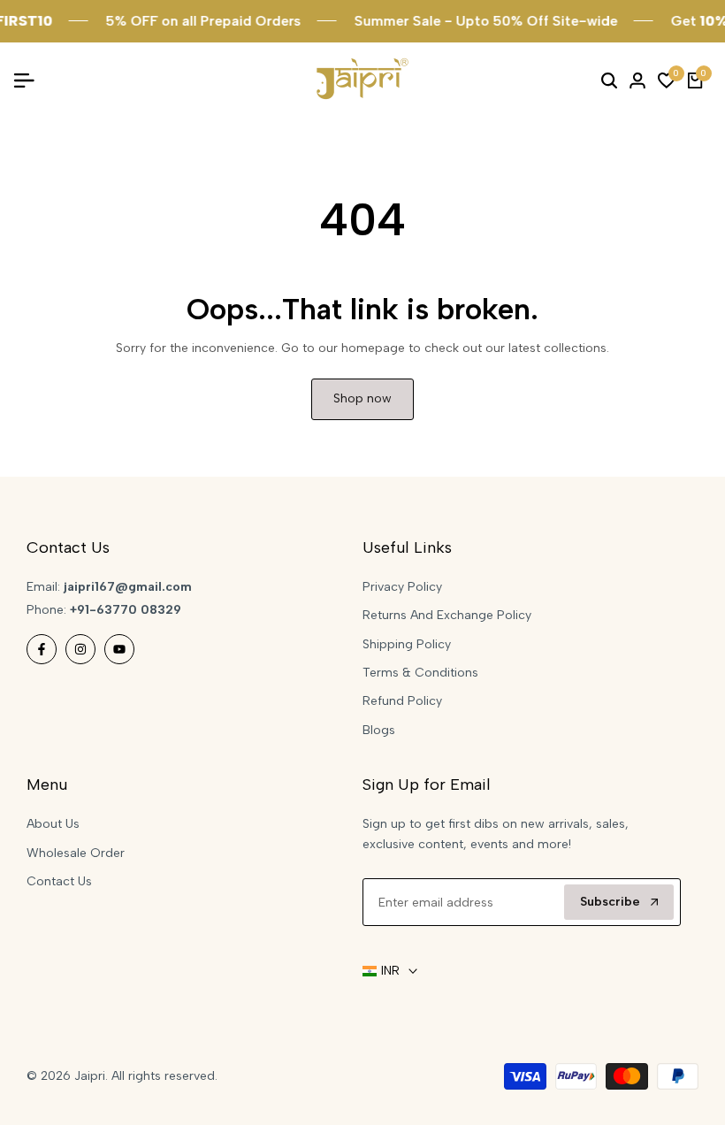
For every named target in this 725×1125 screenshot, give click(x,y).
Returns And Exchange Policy (446, 615)
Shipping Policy (406, 644)
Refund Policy (402, 700)
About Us (53, 823)
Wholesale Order (76, 853)
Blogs (378, 730)
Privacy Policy (402, 586)
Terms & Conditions (420, 672)
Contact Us (59, 881)
